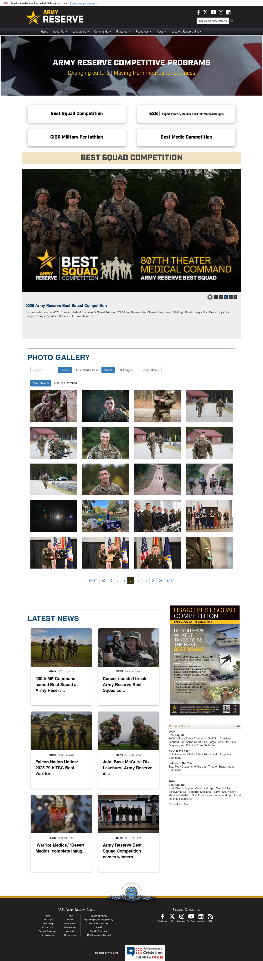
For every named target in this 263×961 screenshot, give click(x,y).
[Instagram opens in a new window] (221, 12)
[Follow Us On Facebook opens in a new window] (162, 917)
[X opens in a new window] (205, 12)
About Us (58, 31)
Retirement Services (98, 923)
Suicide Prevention (98, 931)
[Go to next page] (153, 580)
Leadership (79, 31)
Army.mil (70, 931)
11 (145, 580)
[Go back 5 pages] (103, 580)
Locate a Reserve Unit (185, 31)
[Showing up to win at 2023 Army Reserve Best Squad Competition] (157, 516)
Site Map (48, 919)
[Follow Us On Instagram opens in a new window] (181, 917)
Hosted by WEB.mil (106, 952)
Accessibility (47, 923)
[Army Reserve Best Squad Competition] (209, 406)
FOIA (70, 916)
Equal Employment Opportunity (98, 919)
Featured (121, 31)
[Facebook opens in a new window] (198, 12)
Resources (142, 31)
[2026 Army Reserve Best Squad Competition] (131, 230)
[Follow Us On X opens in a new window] (172, 917)
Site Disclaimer (47, 935)
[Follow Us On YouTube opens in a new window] (191, 917)
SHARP (98, 927)
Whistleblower (70, 927)
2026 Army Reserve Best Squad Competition (66, 305)
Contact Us (47, 927)
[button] (84, 3)
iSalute (70, 919)
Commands (101, 31)
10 (137, 580)
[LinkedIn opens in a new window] (228, 12)
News (160, 31)
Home (44, 31)
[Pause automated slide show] (210, 297)
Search (65, 370)
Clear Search (41, 383)
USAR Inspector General (99, 935)
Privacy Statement (47, 931)
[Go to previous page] (111, 580)
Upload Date (149, 370)
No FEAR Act (70, 923)
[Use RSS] (210, 917)
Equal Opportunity (98, 916)
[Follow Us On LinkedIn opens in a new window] (201, 917)
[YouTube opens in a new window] (213, 12)
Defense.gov (70, 935)
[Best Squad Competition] (53, 406)
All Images (126, 370)
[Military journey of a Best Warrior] (105, 516)
